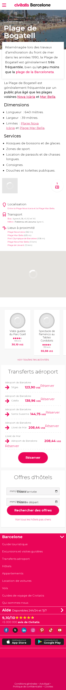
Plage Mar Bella (32, 128)
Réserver (47, 386)
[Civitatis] (33, 670)
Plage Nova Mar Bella (18, 242)
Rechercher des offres (33, 510)
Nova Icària (26, 97)
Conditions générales (25, 683)
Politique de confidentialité (27, 686)
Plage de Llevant (16, 245)
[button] (4, 5)
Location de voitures (16, 580)
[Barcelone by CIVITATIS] (22, 5)
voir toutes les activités (33, 359)
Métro (10, 222)
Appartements (12, 573)
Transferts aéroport (33, 371)
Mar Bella (47, 97)
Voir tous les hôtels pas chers (33, 519)
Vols (5, 588)
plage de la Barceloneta (35, 72)
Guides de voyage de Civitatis (23, 595)
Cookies (48, 686)
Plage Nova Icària (16, 232)
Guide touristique (15, 544)
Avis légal (44, 683)
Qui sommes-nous (15, 602)
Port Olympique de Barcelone (22, 238)
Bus (9, 218)
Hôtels (6, 566)
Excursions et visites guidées (22, 551)
